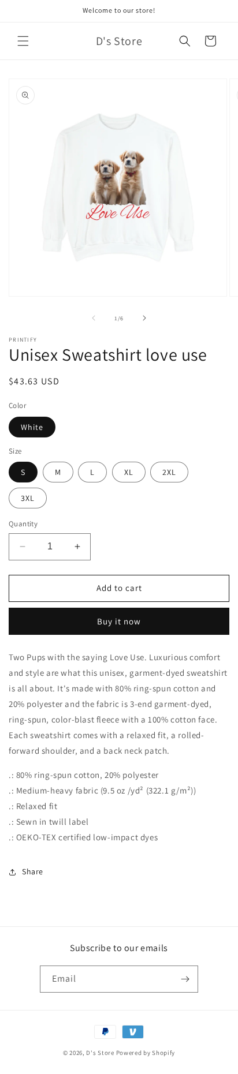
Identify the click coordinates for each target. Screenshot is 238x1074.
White (32, 427)
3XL (28, 498)
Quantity (23, 524)
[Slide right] (144, 318)
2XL (169, 472)
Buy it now (119, 621)
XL (128, 472)
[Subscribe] (185, 979)
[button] (23, 41)
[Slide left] (93, 318)
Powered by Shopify (146, 1053)
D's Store (100, 1053)
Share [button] (32, 871)
